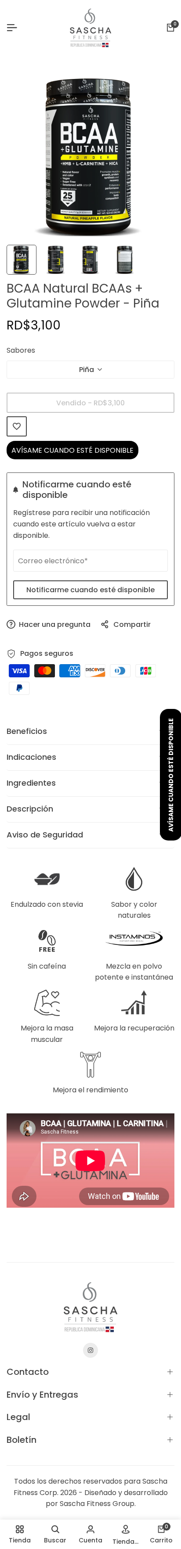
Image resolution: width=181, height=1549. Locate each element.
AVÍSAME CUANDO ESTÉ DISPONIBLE (72, 450)
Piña (86, 370)
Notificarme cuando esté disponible (90, 590)
